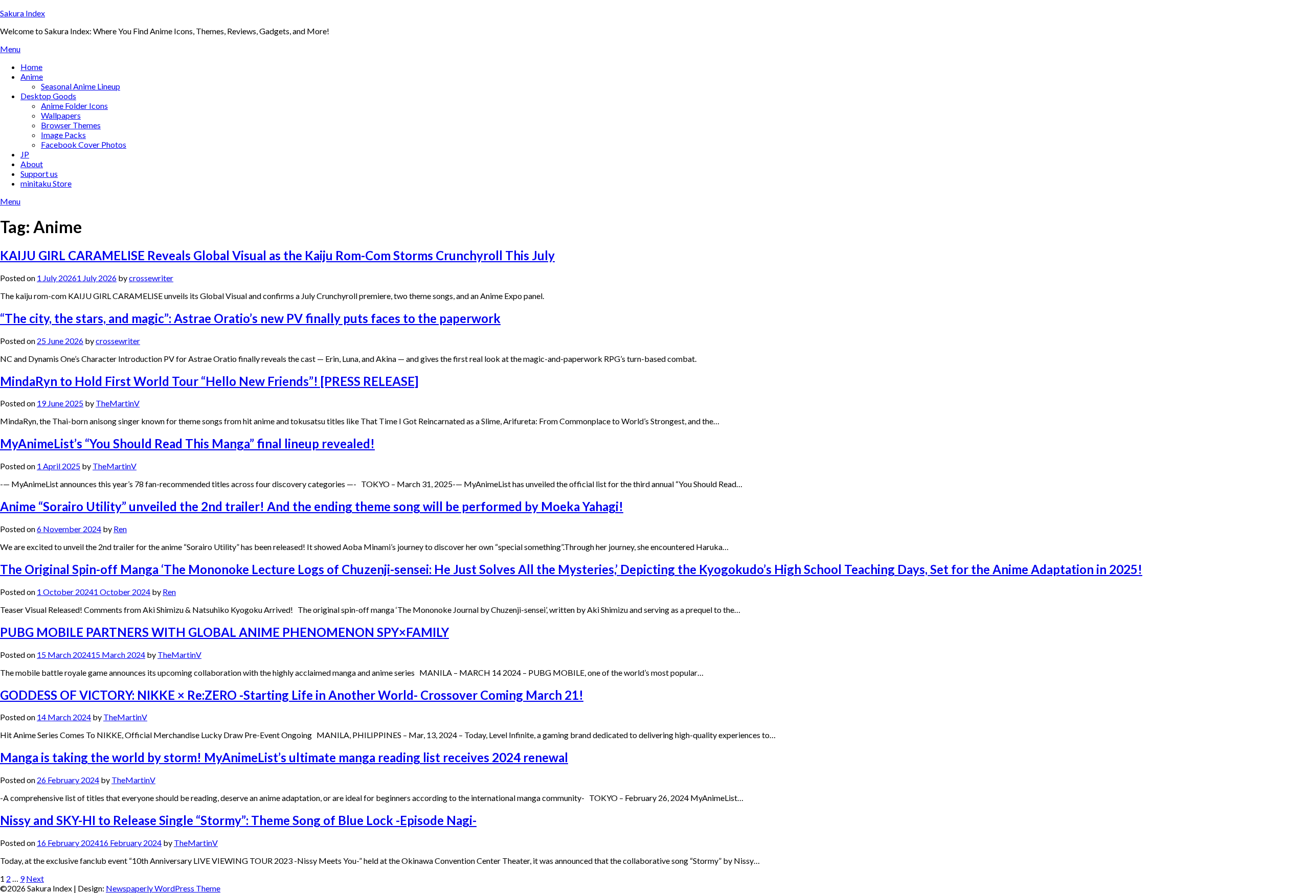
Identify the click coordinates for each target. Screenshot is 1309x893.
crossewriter (151, 278)
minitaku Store (46, 183)
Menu (10, 49)
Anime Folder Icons (74, 105)
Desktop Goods (48, 96)
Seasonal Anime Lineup (80, 86)
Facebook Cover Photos (83, 144)
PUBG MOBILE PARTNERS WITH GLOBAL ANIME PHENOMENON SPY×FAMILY (224, 632)
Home (31, 67)
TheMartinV (118, 403)
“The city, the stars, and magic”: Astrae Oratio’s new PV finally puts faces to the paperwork (250, 318)
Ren (120, 529)
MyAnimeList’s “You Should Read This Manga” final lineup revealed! (187, 443)
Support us (39, 173)
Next (35, 878)
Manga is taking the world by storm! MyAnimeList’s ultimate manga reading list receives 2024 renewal (284, 757)
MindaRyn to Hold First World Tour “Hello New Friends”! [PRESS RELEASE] (209, 381)
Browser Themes (71, 125)
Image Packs (63, 135)
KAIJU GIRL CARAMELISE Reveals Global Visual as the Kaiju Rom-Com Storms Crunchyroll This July (277, 255)
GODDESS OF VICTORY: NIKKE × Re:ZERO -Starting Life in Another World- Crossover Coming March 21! (291, 695)
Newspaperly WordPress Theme (163, 888)
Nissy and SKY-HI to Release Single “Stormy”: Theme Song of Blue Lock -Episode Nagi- (238, 820)
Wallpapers (61, 115)
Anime (31, 76)
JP (24, 154)
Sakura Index (22, 13)
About (31, 164)
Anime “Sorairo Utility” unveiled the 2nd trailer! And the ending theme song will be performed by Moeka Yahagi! (311, 506)
